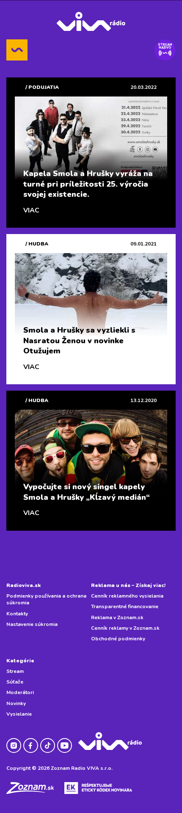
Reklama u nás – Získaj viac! (128, 585)
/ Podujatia (42, 87)
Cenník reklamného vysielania (127, 596)
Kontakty (17, 613)
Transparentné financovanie (124, 606)
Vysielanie (19, 714)
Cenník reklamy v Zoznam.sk (125, 628)
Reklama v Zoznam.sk (117, 617)
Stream (15, 671)
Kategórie (20, 660)
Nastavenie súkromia (32, 624)
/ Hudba (36, 243)
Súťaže (14, 681)
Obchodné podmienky (118, 638)
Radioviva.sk (23, 585)
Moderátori (20, 692)
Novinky (16, 703)
